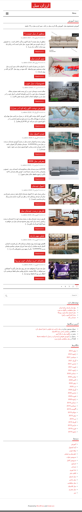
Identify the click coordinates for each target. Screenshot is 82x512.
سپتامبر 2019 (71, 406)
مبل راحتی (74, 269)
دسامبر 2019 (71, 403)
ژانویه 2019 (72, 432)
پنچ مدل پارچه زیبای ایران (67, 308)
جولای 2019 (72, 412)
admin (25, 38)
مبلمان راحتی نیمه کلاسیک (60, 331)
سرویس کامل (71, 460)
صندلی (73, 467)
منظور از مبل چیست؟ (34, 34)
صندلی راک (72, 317)
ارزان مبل (41, 5)
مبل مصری (72, 489)
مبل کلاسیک (74, 276)
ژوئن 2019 (72, 416)
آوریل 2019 (72, 422)
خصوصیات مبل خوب (34, 83)
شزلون (73, 464)
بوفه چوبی (72, 451)
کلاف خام (73, 473)
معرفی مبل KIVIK (36, 161)
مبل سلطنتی (73, 272)
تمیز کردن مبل (37, 58)
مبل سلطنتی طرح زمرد (62, 339)
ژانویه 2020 (72, 399)
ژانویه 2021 (72, 370)
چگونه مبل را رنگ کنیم (63, 334)
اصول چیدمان (38, 186)
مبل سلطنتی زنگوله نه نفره (67, 310)
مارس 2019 (72, 425)
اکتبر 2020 (72, 380)
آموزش (75, 35)
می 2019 (73, 419)
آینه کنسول (72, 447)
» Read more (39, 52)
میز (75, 493)
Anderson (50, 506)
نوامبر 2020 (72, 377)
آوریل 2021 (72, 361)
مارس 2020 (72, 393)
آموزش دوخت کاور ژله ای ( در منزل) (27, 108)
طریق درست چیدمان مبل (32, 211)
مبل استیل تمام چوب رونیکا (67, 313)
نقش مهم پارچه (37, 236)
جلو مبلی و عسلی (70, 454)
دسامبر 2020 (71, 373)
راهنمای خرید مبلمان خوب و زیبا (29, 260)
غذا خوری (73, 470)
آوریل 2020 (72, 390)
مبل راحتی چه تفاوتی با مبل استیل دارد (48, 329)
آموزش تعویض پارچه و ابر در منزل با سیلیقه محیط (53, 336)
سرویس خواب (71, 457)
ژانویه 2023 (72, 354)
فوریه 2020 (72, 396)
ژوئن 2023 (72, 351)
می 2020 (73, 386)
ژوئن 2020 (72, 383)
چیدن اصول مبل (37, 134)
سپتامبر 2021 (71, 357)
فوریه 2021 (72, 367)
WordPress (40, 506)
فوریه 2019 (72, 429)
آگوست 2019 (71, 409)
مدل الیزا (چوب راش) (69, 315)
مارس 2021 (72, 364)
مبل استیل (74, 265)
